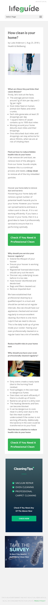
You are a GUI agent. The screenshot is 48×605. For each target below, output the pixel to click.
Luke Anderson (18, 42)
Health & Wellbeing (17, 46)
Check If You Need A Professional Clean (23, 239)
